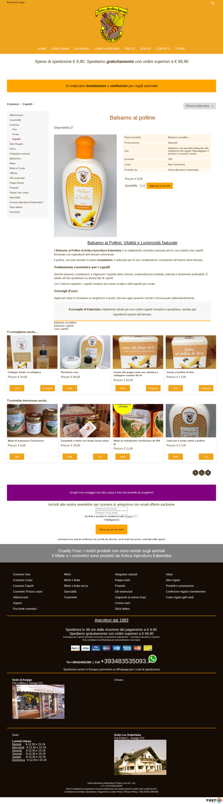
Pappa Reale (17, 182)
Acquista (47, 388)
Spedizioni (91, 792)
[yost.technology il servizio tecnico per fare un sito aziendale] (214, 802)
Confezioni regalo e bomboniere (186, 591)
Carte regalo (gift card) (180, 597)
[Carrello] (213, 3)
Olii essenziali (17, 178)
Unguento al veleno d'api (130, 597)
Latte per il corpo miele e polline (186, 440)
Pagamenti (103, 792)
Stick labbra (16, 207)
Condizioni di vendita (74, 792)
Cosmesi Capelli (23, 585)
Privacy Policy (130, 792)
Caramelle (15, 120)
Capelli (27, 104)
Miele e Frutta (17, 168)
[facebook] (195, 472)
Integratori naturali (20, 153)
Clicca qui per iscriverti (111, 529)
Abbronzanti (16, 115)
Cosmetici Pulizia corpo (27, 591)
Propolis (14, 187)
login (22, 2)
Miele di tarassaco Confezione (26, 440)
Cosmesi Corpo (22, 580)
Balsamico (15, 158)
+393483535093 (123, 661)
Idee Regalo (16, 143)
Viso (14, 129)
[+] (100, 456)
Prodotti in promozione (180, 585)
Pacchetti (15, 212)
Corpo (15, 134)
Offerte (13, 173)
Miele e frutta (72, 580)
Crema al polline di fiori (180, 372)
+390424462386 (81, 662)
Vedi (17, 388)
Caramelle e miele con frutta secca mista (85, 440)
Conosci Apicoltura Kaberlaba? (26, 202)
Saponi (17, 603)
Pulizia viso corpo (19, 192)
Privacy (129, 516)
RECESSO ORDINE (149, 792)
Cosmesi (13, 104)
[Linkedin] (202, 472)
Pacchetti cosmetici (25, 608)
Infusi (13, 148)
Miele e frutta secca (76, 585)
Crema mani (122, 603)
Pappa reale (122, 580)
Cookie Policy (116, 792)
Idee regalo (173, 580)
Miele (13, 163)
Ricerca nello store (198, 105)
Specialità (15, 197)
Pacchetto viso (70, 372)
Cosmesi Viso (21, 574)
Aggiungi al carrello (159, 185)
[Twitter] (208, 472)
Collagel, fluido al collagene (24, 372)
